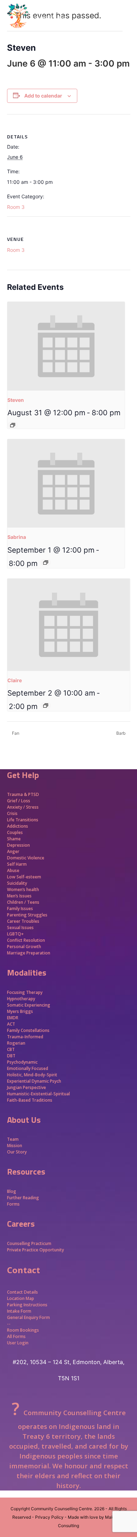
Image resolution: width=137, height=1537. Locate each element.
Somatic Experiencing (28, 1005)
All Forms (16, 1336)
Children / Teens (23, 902)
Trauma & (17, 794)
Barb (121, 733)
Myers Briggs (20, 1011)
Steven (15, 400)
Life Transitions (22, 820)
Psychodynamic (22, 1062)
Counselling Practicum (29, 1243)
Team (13, 1139)
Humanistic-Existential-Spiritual (38, 1094)
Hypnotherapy (21, 999)
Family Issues (20, 908)
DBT (11, 1056)
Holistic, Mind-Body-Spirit (32, 1075)
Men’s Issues (19, 896)
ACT (11, 1024)
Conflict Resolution (26, 940)
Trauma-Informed (25, 1037)
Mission (14, 1146)
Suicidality (17, 883)
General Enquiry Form (28, 1317)
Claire (14, 680)
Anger (13, 851)
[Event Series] (12, 425)
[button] (126, 28)
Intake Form (19, 1311)
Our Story (17, 1152)
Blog (11, 1191)
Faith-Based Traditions (30, 1100)
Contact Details (22, 1292)
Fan (15, 733)
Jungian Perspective (26, 1087)
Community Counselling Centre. (62, 1508)
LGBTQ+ (15, 934)
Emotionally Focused (27, 1068)
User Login (17, 1343)
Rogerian (16, 1043)
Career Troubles (23, 921)
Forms (13, 1204)
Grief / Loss (19, 801)
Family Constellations (29, 1030)
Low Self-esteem (24, 877)
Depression (18, 845)
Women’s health (23, 889)
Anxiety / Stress (23, 807)
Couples (15, 832)
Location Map (20, 1298)
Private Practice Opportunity (35, 1250)
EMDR (12, 1018)
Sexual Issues (20, 928)
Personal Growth (24, 947)
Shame (14, 839)
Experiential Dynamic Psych (34, 1081)
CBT (11, 1049)
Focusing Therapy (25, 992)
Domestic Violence (25, 858)
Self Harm (17, 864)
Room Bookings (23, 1330)
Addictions (17, 826)
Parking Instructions (27, 1305)
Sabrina (16, 537)
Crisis (12, 813)
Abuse (13, 870)
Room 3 (16, 207)
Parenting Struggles (27, 915)
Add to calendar (43, 96)
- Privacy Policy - (49, 1517)
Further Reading (23, 1198)
